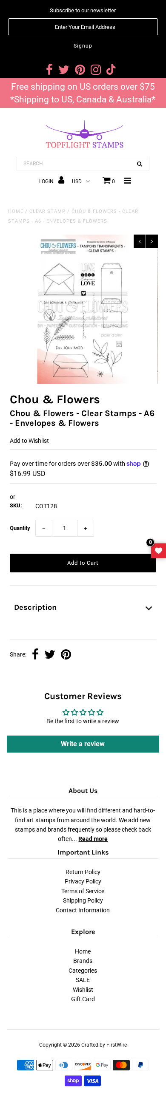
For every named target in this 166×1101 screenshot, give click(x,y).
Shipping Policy (83, 900)
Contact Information (83, 910)
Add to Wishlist (29, 440)
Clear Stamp (47, 211)
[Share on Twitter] (49, 655)
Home (15, 211)
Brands (82, 960)
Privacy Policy (83, 881)
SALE (83, 979)
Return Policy (83, 872)
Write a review (83, 744)
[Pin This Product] (66, 655)
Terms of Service (82, 891)
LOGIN (47, 181)
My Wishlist (158, 550)
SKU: (16, 505)
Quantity (20, 528)
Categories (83, 970)
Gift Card (83, 999)
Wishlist (83, 989)
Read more (93, 838)
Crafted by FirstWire (104, 1045)
